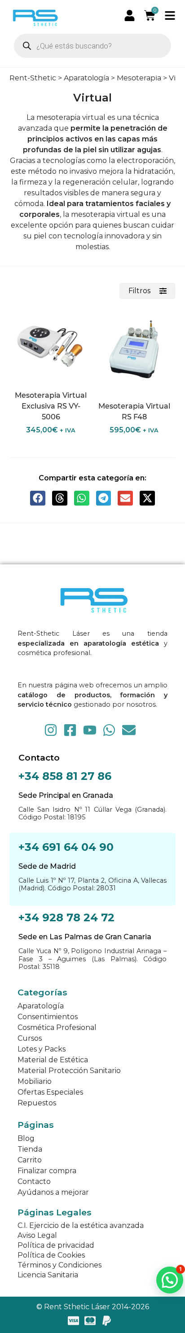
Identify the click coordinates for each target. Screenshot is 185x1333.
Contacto (34, 1181)
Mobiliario (35, 1081)
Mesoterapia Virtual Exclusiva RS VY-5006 (51, 406)
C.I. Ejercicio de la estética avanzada (81, 1225)
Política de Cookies (51, 1255)
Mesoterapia (139, 78)
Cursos (30, 1038)
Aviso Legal (37, 1235)
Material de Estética (53, 1060)
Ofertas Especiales (50, 1092)
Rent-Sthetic (32, 78)
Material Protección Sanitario (69, 1070)
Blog (26, 1138)
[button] (37, 498)
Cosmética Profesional (57, 1027)
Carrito (30, 1160)
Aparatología (86, 78)
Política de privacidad (56, 1245)
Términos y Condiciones (59, 1265)
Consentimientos (48, 1016)
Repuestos (37, 1103)
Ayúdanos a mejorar (53, 1192)
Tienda (30, 1149)
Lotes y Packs (42, 1049)
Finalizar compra (47, 1170)
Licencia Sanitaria (48, 1275)
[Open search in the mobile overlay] (92, 45)
